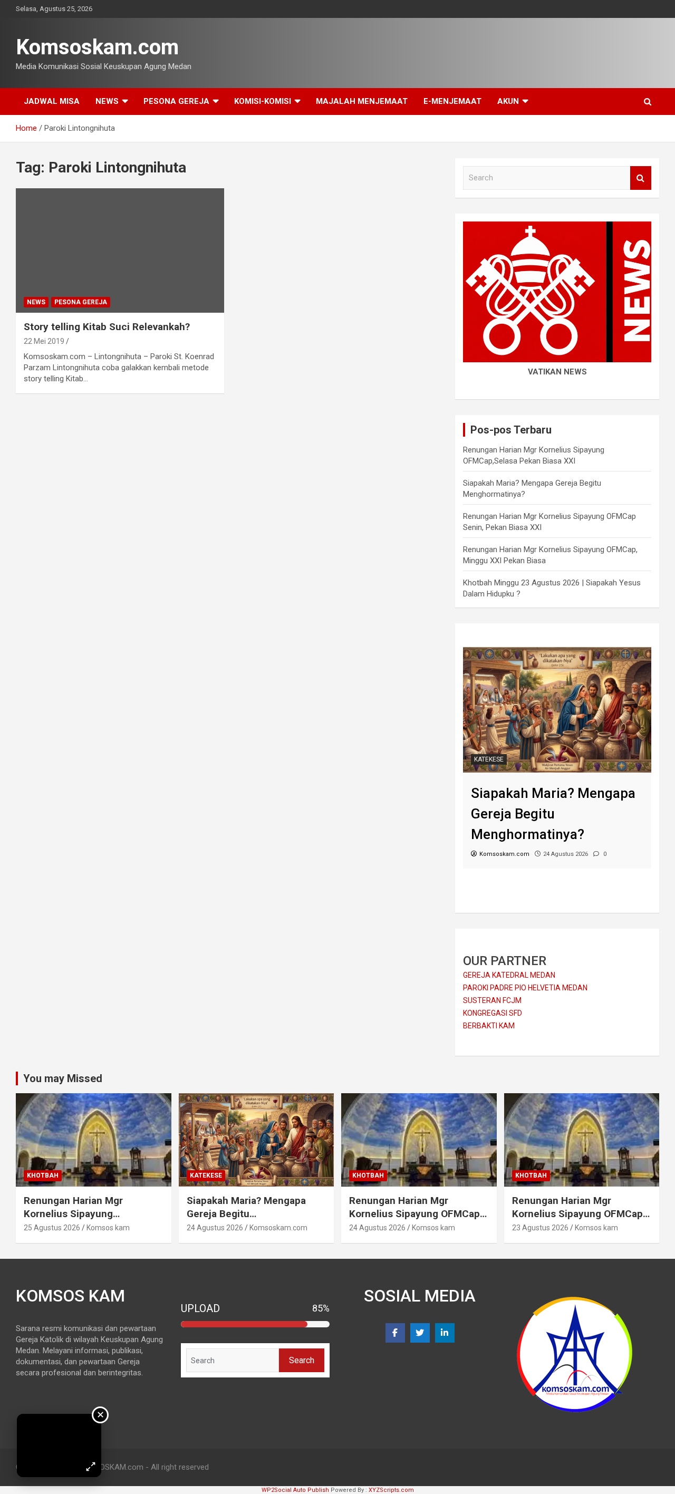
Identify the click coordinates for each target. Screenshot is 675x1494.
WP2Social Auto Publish (295, 1490)
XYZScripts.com (391, 1490)
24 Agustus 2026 (215, 1227)
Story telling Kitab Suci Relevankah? (107, 327)
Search (640, 178)
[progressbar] (255, 1324)
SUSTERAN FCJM (492, 1000)
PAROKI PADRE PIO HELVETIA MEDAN (525, 988)
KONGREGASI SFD (492, 1013)
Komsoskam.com (97, 47)
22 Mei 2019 (44, 341)
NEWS (107, 101)
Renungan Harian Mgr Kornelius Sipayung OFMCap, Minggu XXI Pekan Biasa (578, 1213)
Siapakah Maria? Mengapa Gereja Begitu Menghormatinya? (246, 1213)
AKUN (508, 101)
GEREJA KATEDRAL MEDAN (509, 975)
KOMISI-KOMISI (262, 101)
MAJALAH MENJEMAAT (362, 101)
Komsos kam (108, 1227)
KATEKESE (489, 759)
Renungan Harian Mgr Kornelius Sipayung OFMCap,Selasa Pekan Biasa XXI (89, 1220)
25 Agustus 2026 (52, 1227)
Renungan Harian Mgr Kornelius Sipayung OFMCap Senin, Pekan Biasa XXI (414, 1213)
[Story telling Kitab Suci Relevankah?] (120, 250)
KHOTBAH (43, 1175)
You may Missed (62, 1078)
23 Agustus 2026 (540, 1227)
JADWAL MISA (52, 101)
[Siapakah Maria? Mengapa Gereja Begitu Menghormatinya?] (557, 652)
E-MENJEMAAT (452, 101)
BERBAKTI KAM (489, 1025)
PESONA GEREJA (176, 101)
